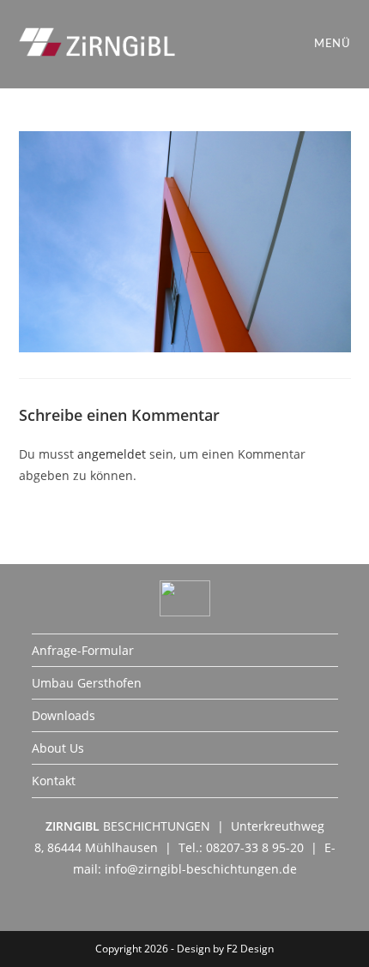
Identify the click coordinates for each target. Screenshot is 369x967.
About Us (58, 748)
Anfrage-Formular (83, 650)
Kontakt (54, 780)
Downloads (63, 715)
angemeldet (111, 454)
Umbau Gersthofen (87, 683)
